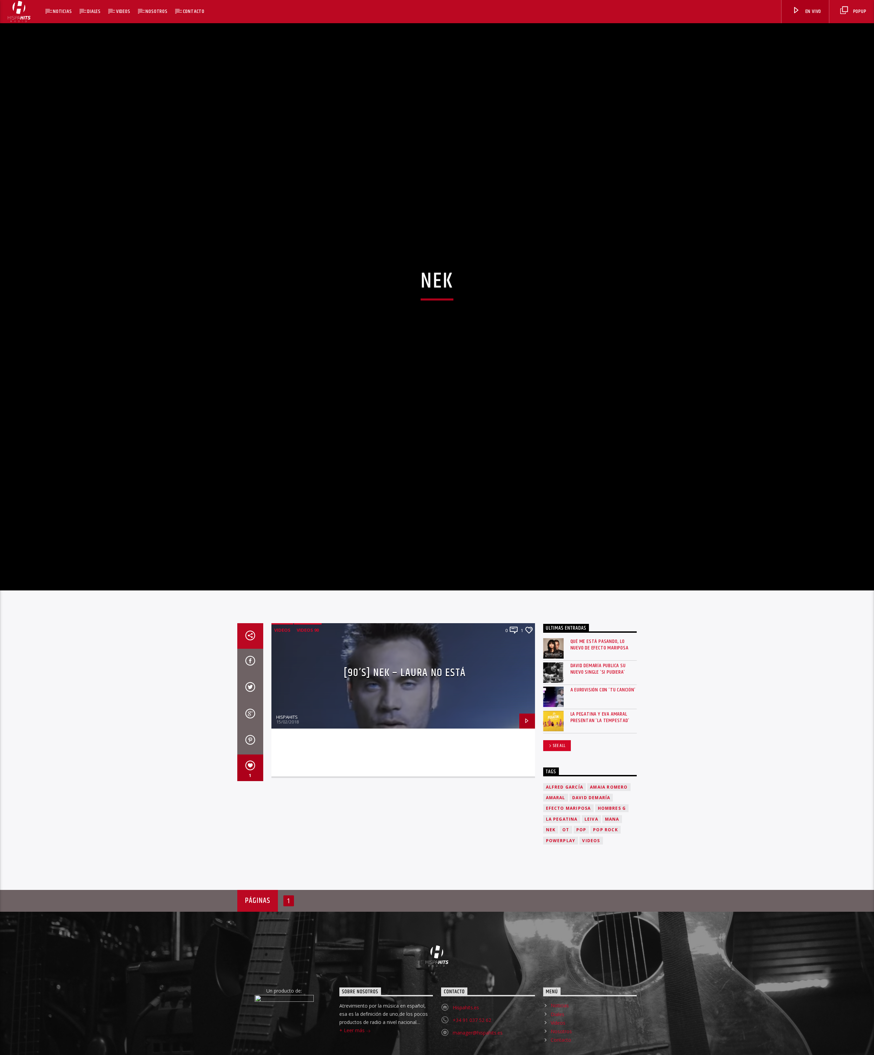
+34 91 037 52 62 (472, 1050)
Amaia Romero (609, 817)
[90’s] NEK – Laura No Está (404, 703)
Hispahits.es (466, 1038)
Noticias (62, 11)
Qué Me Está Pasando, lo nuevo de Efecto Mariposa (599, 675)
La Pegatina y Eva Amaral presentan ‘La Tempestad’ (600, 747)
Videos (123, 11)
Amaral (555, 828)
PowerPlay (561, 871)
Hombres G (612, 838)
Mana (612, 849)
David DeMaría (591, 828)
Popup (859, 11)
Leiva (591, 849)
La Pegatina (562, 849)
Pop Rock (605, 860)
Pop (581, 860)
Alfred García (564, 817)
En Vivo (812, 11)
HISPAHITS (287, 748)
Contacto (194, 11)
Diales (94, 11)
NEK (551, 860)
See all (559, 776)
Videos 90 (308, 660)
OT (565, 860)
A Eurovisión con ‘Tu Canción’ (603, 720)
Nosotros (156, 11)
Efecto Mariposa (568, 838)
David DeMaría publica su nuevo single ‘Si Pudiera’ (598, 699)
